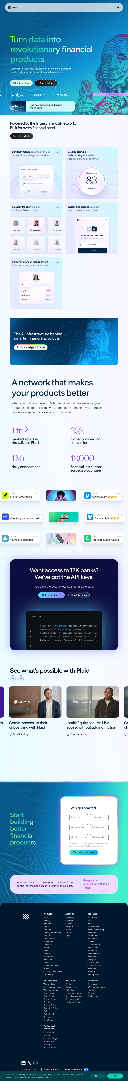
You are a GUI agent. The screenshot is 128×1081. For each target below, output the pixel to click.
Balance (47, 924)
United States (50, 1069)
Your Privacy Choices (73, 1069)
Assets (47, 951)
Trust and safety (51, 990)
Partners (69, 927)
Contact (69, 924)
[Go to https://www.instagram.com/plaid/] (36, 1063)
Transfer (47, 930)
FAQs (46, 1011)
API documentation (96, 987)
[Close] (122, 1072)
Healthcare (93, 951)
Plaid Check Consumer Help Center (49, 1017)
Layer (46, 962)
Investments (49, 942)
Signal (46, 927)
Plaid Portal (49, 996)
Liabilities (48, 945)
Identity (47, 921)
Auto (90, 921)
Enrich (46, 948)
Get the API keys (51, 595)
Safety (68, 933)
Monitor (47, 936)
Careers (69, 921)
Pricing (69, 984)
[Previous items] (13, 678)
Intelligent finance (74, 1002)
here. (49, 1077)
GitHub (91, 993)
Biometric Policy (51, 1008)
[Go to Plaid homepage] (12, 7)
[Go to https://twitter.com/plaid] (30, 1063)
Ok (115, 1076)
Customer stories (73, 999)
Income (47, 954)
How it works (49, 993)
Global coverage (73, 987)
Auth (46, 918)
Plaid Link (48, 959)
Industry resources (74, 993)
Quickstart (92, 984)
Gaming (91, 942)
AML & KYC (93, 918)
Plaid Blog (70, 990)
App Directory (50, 1047)
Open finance (94, 962)
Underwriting (49, 956)
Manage (98, 1076)
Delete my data (50, 999)
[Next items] (21, 678)
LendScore (48, 974)
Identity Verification (52, 933)
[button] (35, 711)
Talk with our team (21, 83)
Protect (47, 968)
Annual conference (74, 996)
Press (68, 930)
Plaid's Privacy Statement (92, 846)
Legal (68, 936)
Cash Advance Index (53, 971)
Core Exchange (50, 1038)
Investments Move (52, 965)
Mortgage (92, 959)
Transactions (49, 939)
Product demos (94, 996)
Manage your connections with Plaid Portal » (96, 884)
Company (70, 918)
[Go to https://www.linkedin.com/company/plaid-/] (24, 1063)
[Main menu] (118, 7)
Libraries (92, 990)
